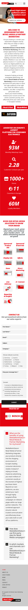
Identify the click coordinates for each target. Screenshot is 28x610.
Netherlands (8, 362)
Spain (17, 364)
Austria (15, 358)
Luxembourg (8, 364)
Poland (17, 360)
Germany (7, 358)
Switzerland (8, 360)
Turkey (6, 366)
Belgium (14, 366)
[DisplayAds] (8, 260)
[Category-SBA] (20, 248)
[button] (6, 416)
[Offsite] (20, 260)
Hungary (17, 362)
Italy (21, 366)
